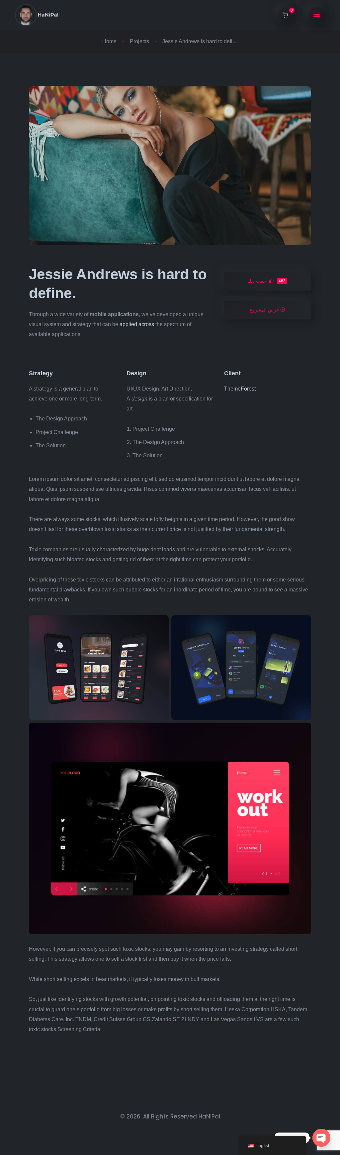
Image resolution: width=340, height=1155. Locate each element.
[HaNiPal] (36, 15)
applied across (137, 324)
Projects (139, 41)
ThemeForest (240, 389)
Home (109, 41)
